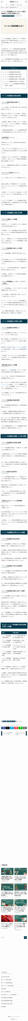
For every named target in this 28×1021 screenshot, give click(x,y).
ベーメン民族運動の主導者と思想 (13, 76)
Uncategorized (6, 976)
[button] (3, 728)
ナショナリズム (5, 384)
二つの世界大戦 (6, 991)
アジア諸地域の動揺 (7, 982)
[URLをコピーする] (25, 728)
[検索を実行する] (25, 937)
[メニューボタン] (2, 2)
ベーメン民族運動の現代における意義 (14, 81)
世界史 (4, 15)
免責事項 (9, 1016)
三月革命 (8, 347)
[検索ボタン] (26, 2)
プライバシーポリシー (16, 1016)
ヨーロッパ (20, 721)
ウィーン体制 (9, 370)
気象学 (4, 1006)
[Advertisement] (14, 703)
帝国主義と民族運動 (7, 997)
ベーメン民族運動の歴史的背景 (12, 72)
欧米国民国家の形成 (10, 15)
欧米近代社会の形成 (7, 1003)
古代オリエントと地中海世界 (10, 994)
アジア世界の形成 (7, 979)
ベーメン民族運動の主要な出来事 (13, 74)
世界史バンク (14, 2)
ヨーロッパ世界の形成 (8, 985)
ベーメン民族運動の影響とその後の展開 (15, 79)
